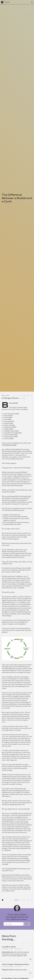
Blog (8, 2)
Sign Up (27, 923)
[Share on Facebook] (24, 396)
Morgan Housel (11, 398)
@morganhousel (22, 398)
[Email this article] (27, 396)
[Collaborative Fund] (2, 2)
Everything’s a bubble (9, 445)
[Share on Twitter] (20, 396)
